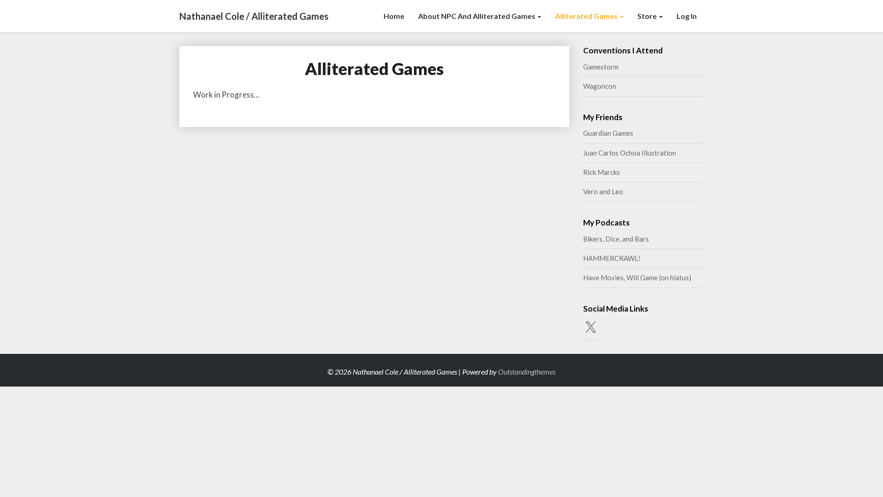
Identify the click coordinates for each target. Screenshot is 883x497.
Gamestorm (601, 67)
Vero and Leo (603, 191)
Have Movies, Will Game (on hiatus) (637, 277)
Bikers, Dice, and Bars (616, 239)
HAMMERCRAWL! (612, 258)
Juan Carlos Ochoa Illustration (629, 153)
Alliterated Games (587, 16)
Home (394, 16)
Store (647, 16)
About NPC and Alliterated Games (477, 16)
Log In (687, 16)
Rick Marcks (601, 172)
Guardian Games (608, 133)
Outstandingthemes (527, 371)
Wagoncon (599, 86)
